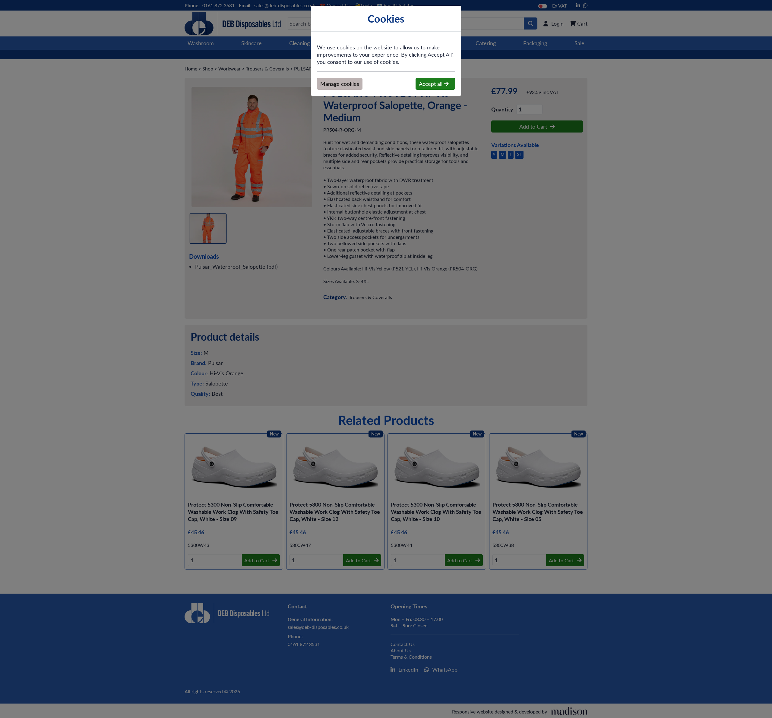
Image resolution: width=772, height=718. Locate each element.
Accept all (431, 83)
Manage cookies (339, 83)
